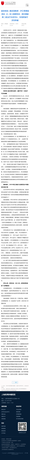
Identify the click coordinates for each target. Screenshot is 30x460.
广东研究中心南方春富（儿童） (7, 442)
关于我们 (3, 433)
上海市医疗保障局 (4, 447)
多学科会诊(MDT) (5, 411)
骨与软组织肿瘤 (19, 418)
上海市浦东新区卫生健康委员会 (7, 449)
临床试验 (3, 426)
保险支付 (3, 416)
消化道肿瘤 (18, 409)
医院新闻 (3, 430)
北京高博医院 (23, 444)
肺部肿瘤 (18, 411)
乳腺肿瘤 (18, 416)
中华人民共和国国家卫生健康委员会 (8, 445)
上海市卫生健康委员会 (20, 445)
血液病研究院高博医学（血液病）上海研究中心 (10, 444)
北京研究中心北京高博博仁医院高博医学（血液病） (11, 440)
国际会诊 (3, 414)
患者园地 (3, 428)
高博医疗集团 (8, 438)
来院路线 (3, 418)
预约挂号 (3, 409)
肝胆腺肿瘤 (18, 414)
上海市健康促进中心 (13, 447)
